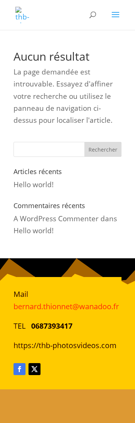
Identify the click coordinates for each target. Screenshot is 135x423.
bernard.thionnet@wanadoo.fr (66, 306)
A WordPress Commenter (56, 218)
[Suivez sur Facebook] (20, 369)
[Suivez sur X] (34, 369)
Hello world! (34, 184)
